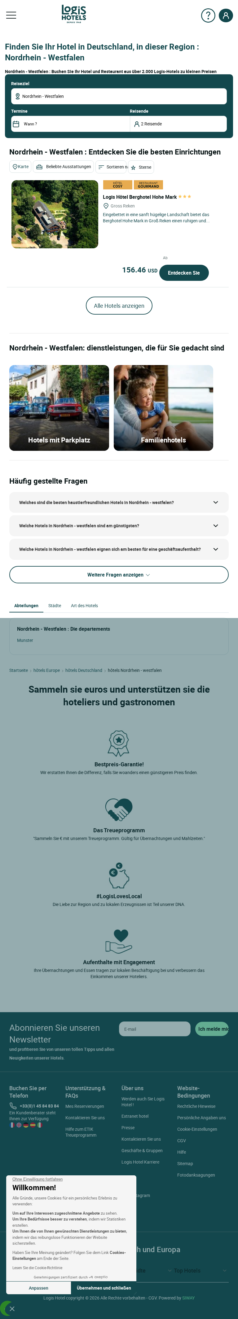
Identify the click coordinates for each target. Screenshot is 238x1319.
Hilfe (181, 1152)
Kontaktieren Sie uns (85, 1118)
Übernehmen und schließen (104, 1288)
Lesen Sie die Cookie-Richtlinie (37, 1267)
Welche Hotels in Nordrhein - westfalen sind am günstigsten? (79, 526)
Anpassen (38, 1288)
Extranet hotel (134, 1116)
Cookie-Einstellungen (197, 1129)
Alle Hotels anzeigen (119, 305)
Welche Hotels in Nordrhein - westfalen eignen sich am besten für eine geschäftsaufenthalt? (110, 549)
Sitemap (185, 1163)
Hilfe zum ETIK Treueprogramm (80, 1132)
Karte (23, 166)
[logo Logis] (73, 13)
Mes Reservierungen (84, 1106)
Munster (25, 640)
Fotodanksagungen (196, 1175)
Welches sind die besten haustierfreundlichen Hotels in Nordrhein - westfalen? (96, 502)
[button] (12, 1308)
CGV (181, 1140)
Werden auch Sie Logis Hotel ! (143, 1102)
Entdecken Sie (184, 272)
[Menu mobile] (11, 15)
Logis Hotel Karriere (140, 1162)
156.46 (139, 270)
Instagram (140, 1195)
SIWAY (188, 1298)
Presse (127, 1127)
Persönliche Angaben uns (201, 1118)
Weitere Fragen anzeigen (116, 574)
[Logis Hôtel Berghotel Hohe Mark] (54, 214)
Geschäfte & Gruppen (142, 1150)
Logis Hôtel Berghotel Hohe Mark (140, 197)
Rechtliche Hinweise (196, 1106)
